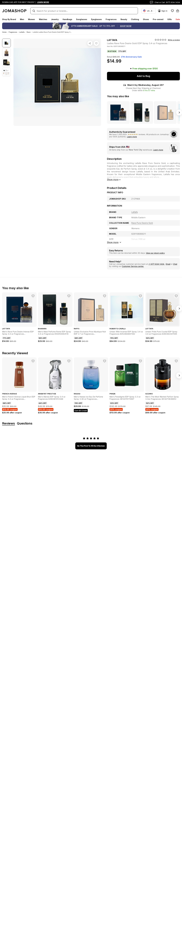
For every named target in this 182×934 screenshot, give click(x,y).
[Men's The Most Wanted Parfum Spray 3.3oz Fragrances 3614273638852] (176, 361)
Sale (178, 19)
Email (168, 264)
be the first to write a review (91, 446)
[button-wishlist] (172, 10)
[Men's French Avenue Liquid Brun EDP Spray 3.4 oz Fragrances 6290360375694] (33, 361)
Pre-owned (158, 19)
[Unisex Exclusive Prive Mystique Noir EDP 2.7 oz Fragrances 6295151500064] (104, 295)
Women (31, 19)
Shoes (146, 19)
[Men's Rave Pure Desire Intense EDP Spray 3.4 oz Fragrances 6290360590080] (33, 295)
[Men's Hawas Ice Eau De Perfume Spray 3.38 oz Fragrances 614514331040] (104, 361)
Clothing (135, 19)
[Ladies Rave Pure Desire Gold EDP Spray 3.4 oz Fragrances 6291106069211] (96, 43)
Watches (43, 19)
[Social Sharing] (89, 43)
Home (4, 32)
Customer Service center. (133, 266)
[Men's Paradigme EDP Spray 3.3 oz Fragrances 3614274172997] (140, 361)
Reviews (8, 423)
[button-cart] (177, 10)
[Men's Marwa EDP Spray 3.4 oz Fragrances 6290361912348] (68, 361)
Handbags (67, 19)
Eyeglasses (96, 19)
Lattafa (22, 32)
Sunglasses (81, 19)
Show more (112, 179)
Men (22, 19)
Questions (24, 423)
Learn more (132, 136)
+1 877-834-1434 (156, 264)
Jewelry (55, 19)
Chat (175, 264)
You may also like (118, 96)
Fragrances (111, 19)
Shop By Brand (9, 19)
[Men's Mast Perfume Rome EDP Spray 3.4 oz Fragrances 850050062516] (68, 295)
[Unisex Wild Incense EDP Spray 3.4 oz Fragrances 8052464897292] (140, 295)
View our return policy (155, 253)
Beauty (124, 19)
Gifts (169, 19)
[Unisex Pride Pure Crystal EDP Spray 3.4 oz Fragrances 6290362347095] (176, 295)
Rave (29, 32)
